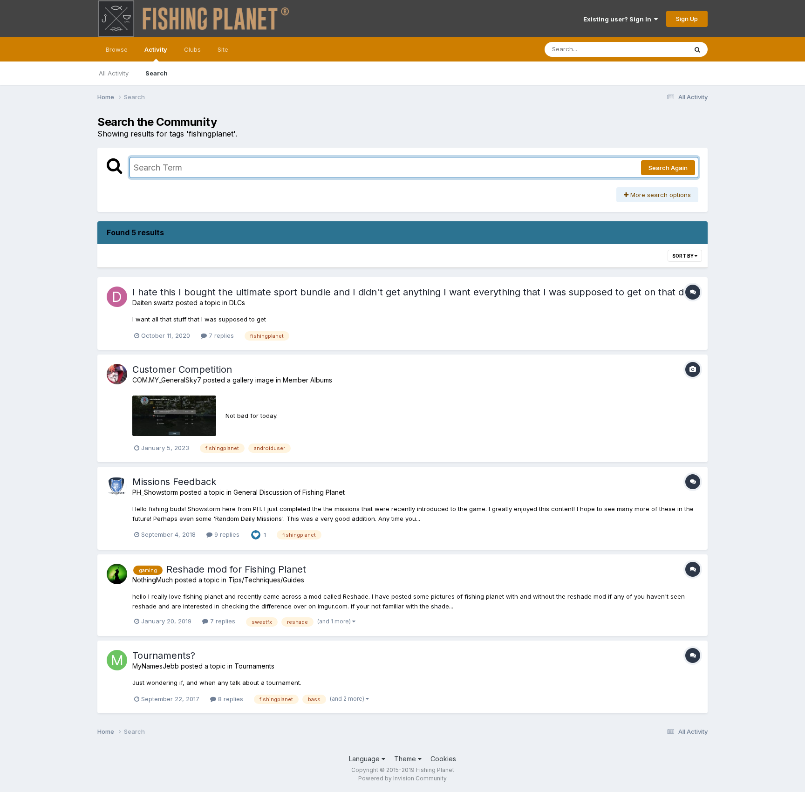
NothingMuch (152, 580)
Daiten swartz (153, 303)
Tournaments (254, 666)
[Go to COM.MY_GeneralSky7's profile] (117, 374)
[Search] (697, 49)
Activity (155, 49)
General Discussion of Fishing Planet (289, 492)
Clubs (192, 49)
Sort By (683, 256)
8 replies (229, 699)
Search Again (668, 167)
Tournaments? (163, 655)
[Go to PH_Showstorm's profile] (117, 486)
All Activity (114, 73)
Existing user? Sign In (618, 19)
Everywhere (658, 49)
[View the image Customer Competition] (174, 416)
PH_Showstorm (155, 492)
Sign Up (687, 18)
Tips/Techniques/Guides (266, 580)
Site (223, 49)
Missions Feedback (174, 481)
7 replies (220, 335)
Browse (117, 49)
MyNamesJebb (155, 666)
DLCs (237, 303)
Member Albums (307, 380)
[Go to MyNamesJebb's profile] (117, 660)
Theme (406, 759)
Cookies (443, 759)
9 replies (225, 534)
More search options (659, 194)
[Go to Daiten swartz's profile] (117, 297)
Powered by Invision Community (402, 778)
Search (156, 73)
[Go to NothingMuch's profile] (117, 574)
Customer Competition (182, 369)
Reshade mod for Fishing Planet (236, 569)
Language (365, 759)
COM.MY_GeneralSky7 (166, 380)
